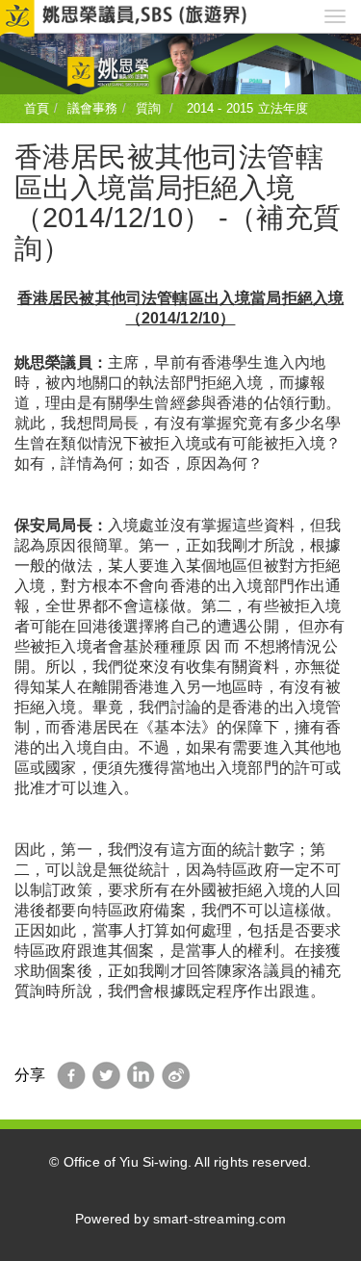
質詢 (148, 108)
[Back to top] (307, 1207)
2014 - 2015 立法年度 (245, 108)
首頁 (36, 108)
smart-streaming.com (219, 1219)
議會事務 (92, 108)
